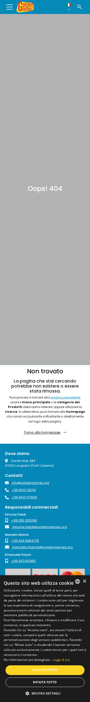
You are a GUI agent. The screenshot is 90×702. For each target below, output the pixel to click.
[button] (44, 693)
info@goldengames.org (30, 483)
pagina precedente (65, 397)
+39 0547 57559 (24, 497)
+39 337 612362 (23, 561)
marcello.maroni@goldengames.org (42, 547)
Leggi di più (61, 660)
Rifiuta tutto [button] (45, 682)
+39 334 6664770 (24, 540)
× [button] (84, 581)
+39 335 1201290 (23, 520)
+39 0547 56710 (23, 490)
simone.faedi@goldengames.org (39, 527)
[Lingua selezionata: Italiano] (69, 7)
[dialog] (45, 638)
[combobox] (77, 581)
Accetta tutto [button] (45, 670)
